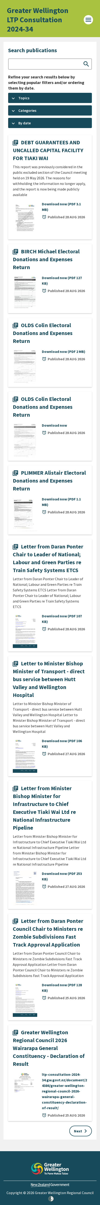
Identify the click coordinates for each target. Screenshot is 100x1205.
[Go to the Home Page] (50, 1168)
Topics (23, 98)
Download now (61, 207)
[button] (50, 98)
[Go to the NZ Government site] (50, 1185)
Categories (27, 110)
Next (81, 1131)
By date (24, 123)
